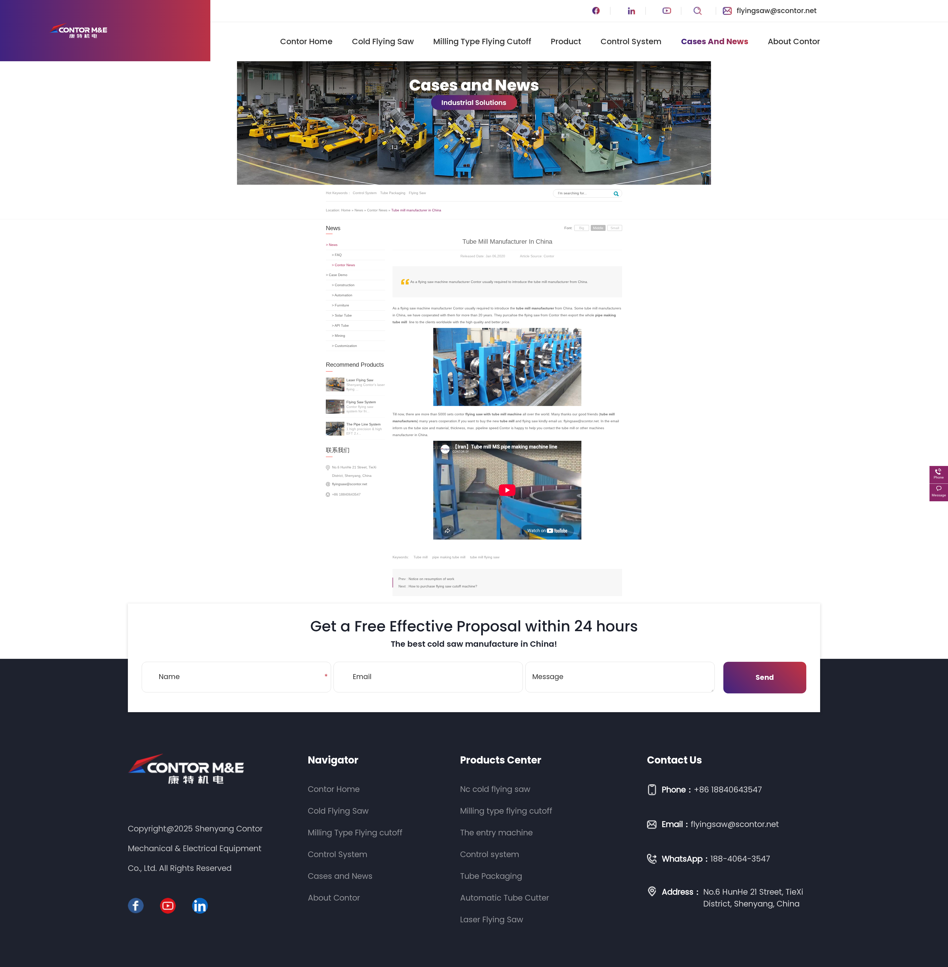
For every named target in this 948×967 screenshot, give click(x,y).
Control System (631, 41)
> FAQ (337, 255)
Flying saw (417, 193)
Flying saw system (361, 402)
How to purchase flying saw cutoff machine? (443, 586)
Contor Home (306, 41)
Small (615, 228)
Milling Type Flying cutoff (482, 41)
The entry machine (496, 832)
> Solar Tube (342, 315)
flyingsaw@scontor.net (777, 11)
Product (566, 41)
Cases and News (714, 41)
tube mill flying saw (484, 557)
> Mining (338, 336)
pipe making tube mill (448, 557)
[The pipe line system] (335, 429)
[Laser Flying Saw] (335, 384)
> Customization (344, 346)
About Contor (794, 41)
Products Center (500, 760)
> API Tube (340, 325)
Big (581, 228)
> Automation (342, 295)
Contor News (377, 210)
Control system (365, 193)
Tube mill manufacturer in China (416, 210)
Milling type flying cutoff (506, 810)
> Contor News (343, 265)
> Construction (343, 285)
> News (331, 245)
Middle (598, 228)
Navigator (333, 760)
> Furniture (340, 305)
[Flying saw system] (335, 406)
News (359, 210)
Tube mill (421, 557)
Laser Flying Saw (359, 380)
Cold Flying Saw (383, 41)
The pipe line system (363, 424)
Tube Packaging (392, 193)
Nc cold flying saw (495, 789)
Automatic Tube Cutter (504, 897)
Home (346, 210)
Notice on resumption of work (431, 579)
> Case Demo (336, 275)
